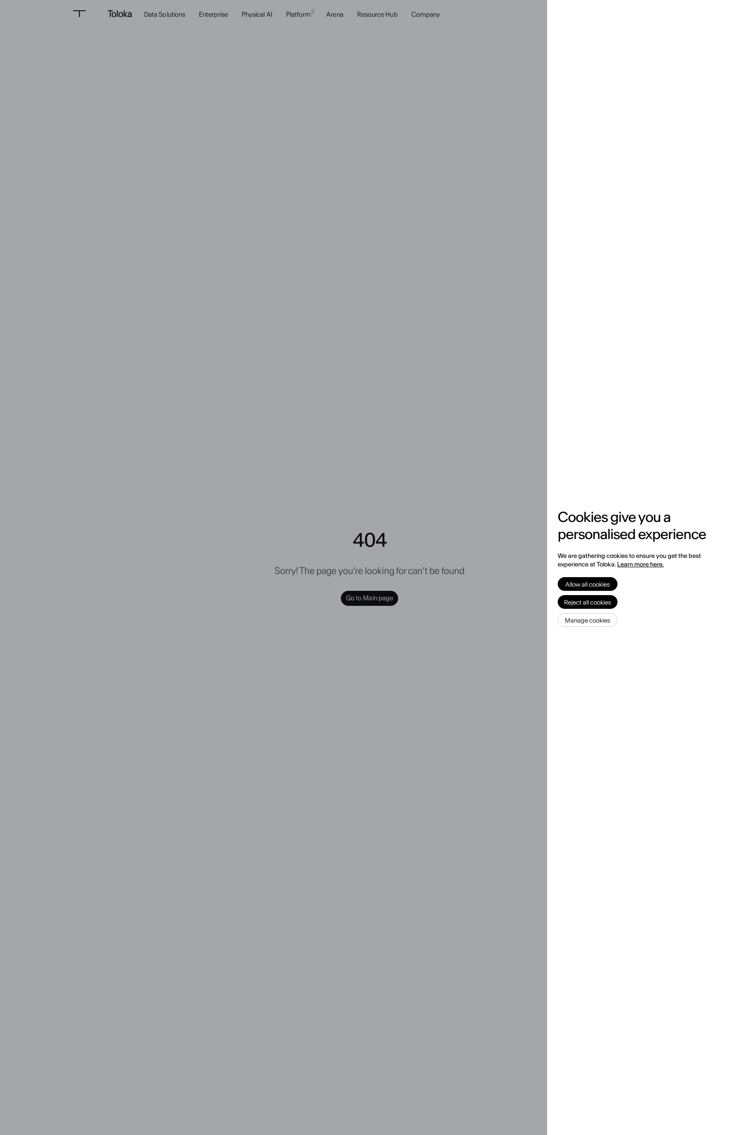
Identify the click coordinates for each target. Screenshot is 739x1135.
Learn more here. (640, 564)
